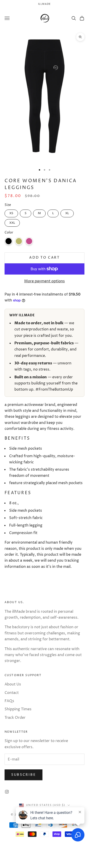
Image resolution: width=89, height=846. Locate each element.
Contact (12, 692)
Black (9, 241)
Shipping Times (18, 709)
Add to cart (44, 257)
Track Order (15, 717)
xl (67, 212)
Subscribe (23, 774)
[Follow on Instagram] (7, 791)
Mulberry (29, 241)
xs (11, 212)
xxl (12, 222)
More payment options (44, 281)
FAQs (9, 700)
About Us (13, 684)
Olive (19, 241)
